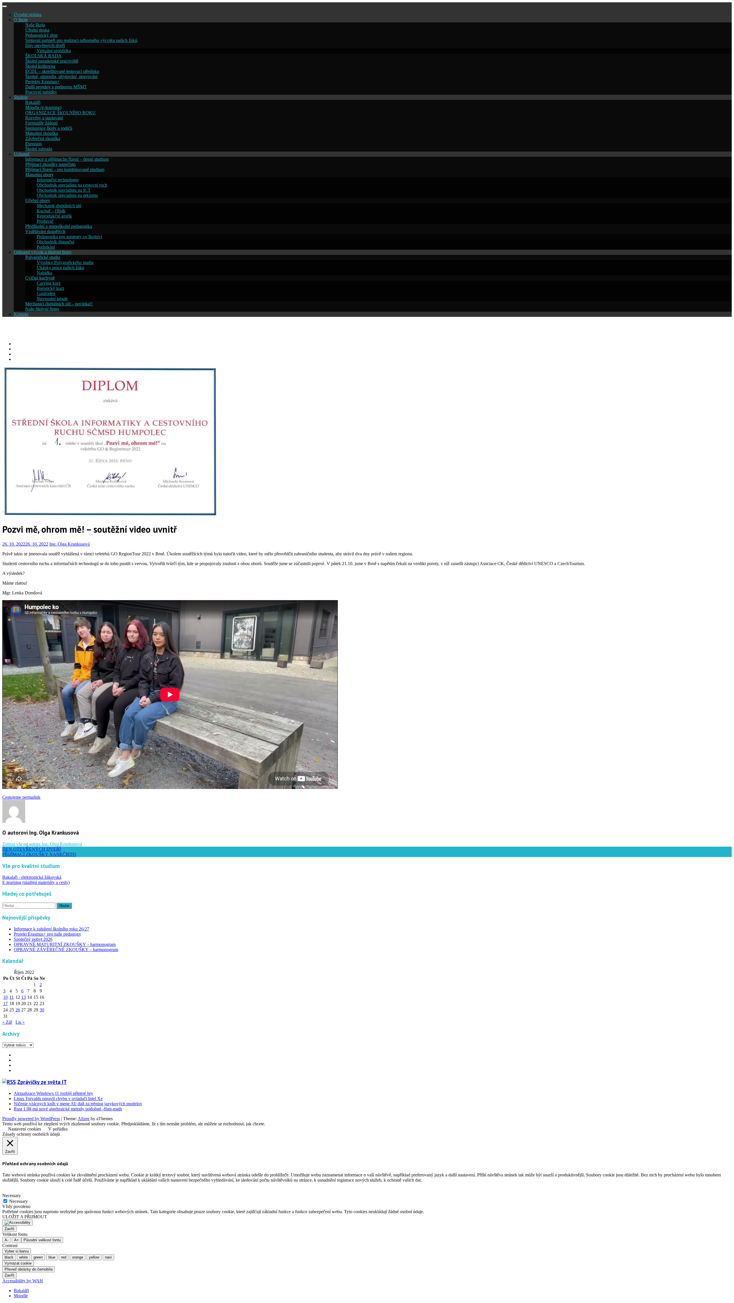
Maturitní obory (39, 174)
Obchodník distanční (55, 241)
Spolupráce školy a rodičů (48, 128)
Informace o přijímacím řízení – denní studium (67, 159)
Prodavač (45, 221)
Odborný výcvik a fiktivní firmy (43, 252)
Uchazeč (22, 154)
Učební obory (37, 200)
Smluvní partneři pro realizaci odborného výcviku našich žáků (81, 40)
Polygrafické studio (42, 257)
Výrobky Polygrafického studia (65, 262)
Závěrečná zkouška (42, 138)
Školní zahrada (38, 148)
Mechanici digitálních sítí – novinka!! (59, 303)
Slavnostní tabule (52, 298)
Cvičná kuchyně (40, 278)
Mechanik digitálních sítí (59, 205)
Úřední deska (37, 30)
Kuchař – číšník (51, 210)
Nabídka (44, 272)
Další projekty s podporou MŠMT (56, 86)
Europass (33, 143)
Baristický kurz (50, 288)
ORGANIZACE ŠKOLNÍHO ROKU (60, 112)
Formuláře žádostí (41, 123)
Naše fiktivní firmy (42, 309)
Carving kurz (48, 283)
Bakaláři (32, 102)
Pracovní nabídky (41, 92)
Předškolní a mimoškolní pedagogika (58, 226)
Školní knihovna (40, 66)
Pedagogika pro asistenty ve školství (69, 236)
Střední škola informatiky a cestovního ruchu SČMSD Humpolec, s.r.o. (137, 329)
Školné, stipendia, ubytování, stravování (61, 76)
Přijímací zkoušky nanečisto (50, 164)
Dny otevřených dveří (45, 45)
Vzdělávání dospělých (45, 231)
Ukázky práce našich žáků (60, 267)
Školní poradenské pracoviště (51, 61)
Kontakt (21, 314)
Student (21, 97)
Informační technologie (58, 179)
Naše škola (35, 24)
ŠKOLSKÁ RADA (43, 55)
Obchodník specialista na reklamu (67, 195)
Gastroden (46, 293)
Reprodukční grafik (54, 216)
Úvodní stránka (28, 14)
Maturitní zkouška (41, 133)
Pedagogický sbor (41, 35)
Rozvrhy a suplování (44, 117)
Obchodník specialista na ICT (64, 190)
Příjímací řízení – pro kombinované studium (64, 169)
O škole (21, 19)
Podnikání (46, 247)
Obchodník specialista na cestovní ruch (72, 185)
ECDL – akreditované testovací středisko (62, 71)
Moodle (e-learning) (43, 107)
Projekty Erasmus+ (42, 81)
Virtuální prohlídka (54, 50)
